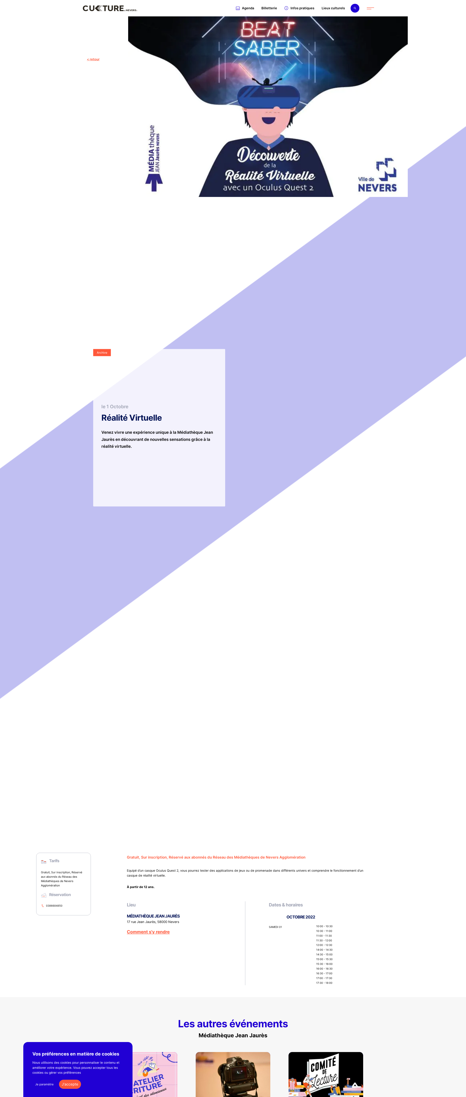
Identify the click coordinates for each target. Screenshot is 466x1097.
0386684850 (54, 905)
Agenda (248, 8)
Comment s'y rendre (148, 931)
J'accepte (70, 1084)
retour (95, 59)
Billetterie (269, 8)
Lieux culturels (333, 8)
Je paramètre (44, 1084)
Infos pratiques (302, 8)
